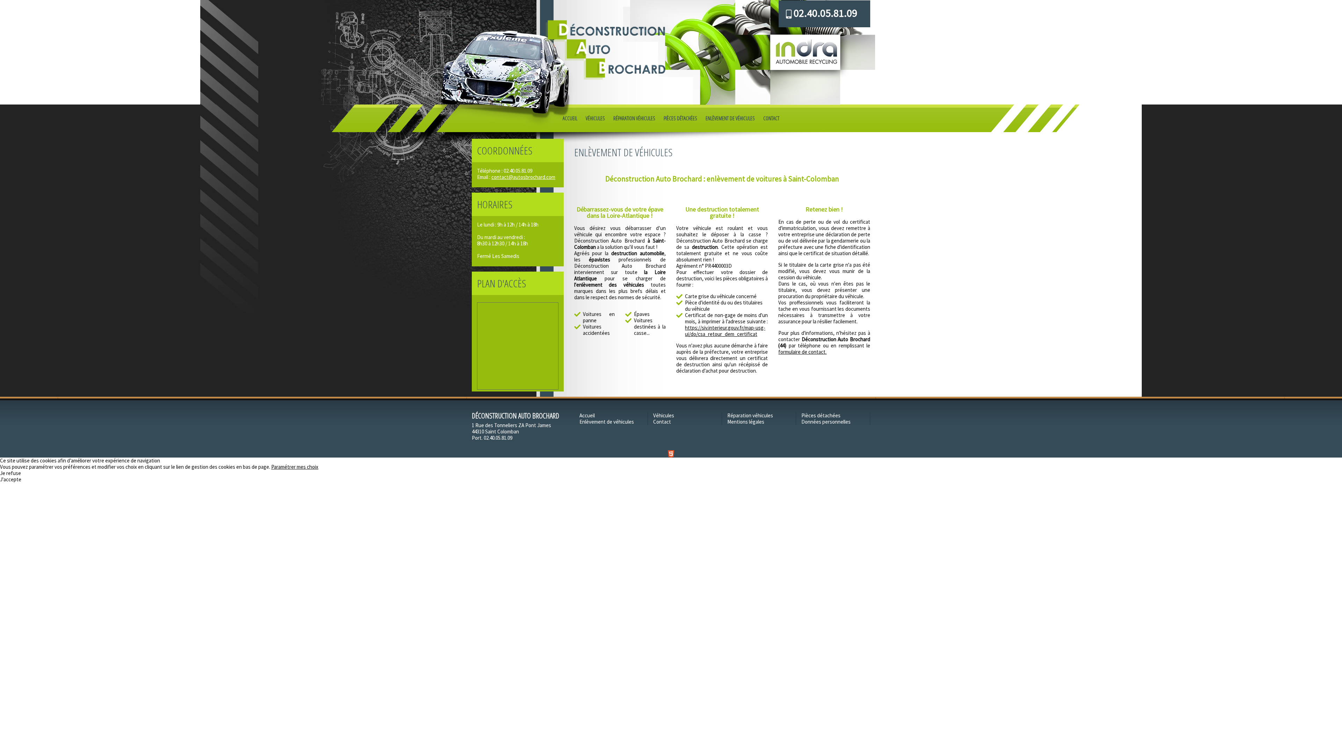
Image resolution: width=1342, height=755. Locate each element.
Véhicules (595, 118)
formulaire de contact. (802, 351)
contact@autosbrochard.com (523, 177)
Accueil (570, 118)
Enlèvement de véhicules (730, 118)
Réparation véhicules (634, 118)
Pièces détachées (680, 118)
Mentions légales (745, 421)
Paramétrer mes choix (294, 466)
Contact (771, 118)
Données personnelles (826, 421)
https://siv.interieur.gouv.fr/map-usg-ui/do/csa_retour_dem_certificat (725, 330)
